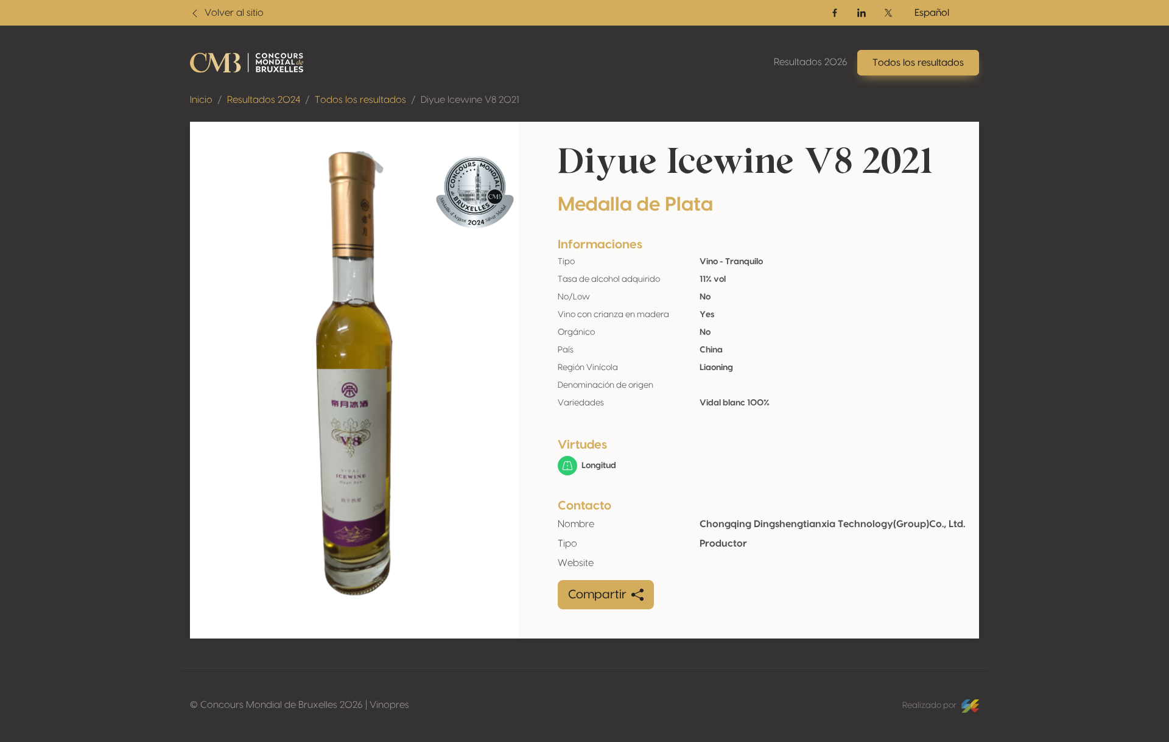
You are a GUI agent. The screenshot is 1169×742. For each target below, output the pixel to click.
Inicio (201, 100)
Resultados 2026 (811, 62)
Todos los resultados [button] (918, 63)
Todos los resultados (360, 100)
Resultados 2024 (263, 100)
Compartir (597, 595)
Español (931, 13)
